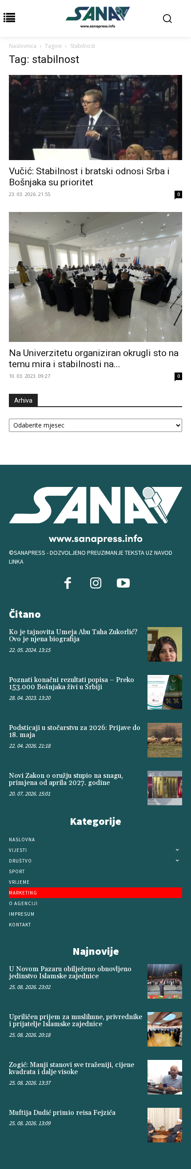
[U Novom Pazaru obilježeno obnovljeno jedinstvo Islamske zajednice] (164, 981)
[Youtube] (123, 584)
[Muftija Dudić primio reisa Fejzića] (164, 1125)
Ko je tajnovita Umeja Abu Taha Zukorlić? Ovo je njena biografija (73, 636)
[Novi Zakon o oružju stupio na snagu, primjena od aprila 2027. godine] (164, 788)
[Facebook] (68, 584)
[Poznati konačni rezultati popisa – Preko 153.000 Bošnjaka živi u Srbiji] (164, 692)
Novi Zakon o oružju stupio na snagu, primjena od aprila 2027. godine (66, 780)
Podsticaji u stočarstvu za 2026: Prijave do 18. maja (74, 732)
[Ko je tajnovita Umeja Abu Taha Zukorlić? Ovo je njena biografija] (164, 644)
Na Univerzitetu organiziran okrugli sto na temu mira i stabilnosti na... (94, 358)
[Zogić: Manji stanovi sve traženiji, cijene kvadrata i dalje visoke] (164, 1077)
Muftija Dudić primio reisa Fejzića (62, 1113)
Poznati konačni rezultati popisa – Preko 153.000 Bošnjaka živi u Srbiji (71, 684)
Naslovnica (22, 46)
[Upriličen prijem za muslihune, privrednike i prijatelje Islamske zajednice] (164, 1029)
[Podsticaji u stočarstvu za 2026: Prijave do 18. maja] (164, 740)
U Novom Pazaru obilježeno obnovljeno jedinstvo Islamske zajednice (70, 973)
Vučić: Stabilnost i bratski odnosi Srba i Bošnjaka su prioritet (89, 177)
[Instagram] (95, 584)
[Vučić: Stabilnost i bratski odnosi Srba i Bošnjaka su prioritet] (95, 118)
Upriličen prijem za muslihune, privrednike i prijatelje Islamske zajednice (75, 1021)
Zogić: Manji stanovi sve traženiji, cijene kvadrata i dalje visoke (71, 1069)
